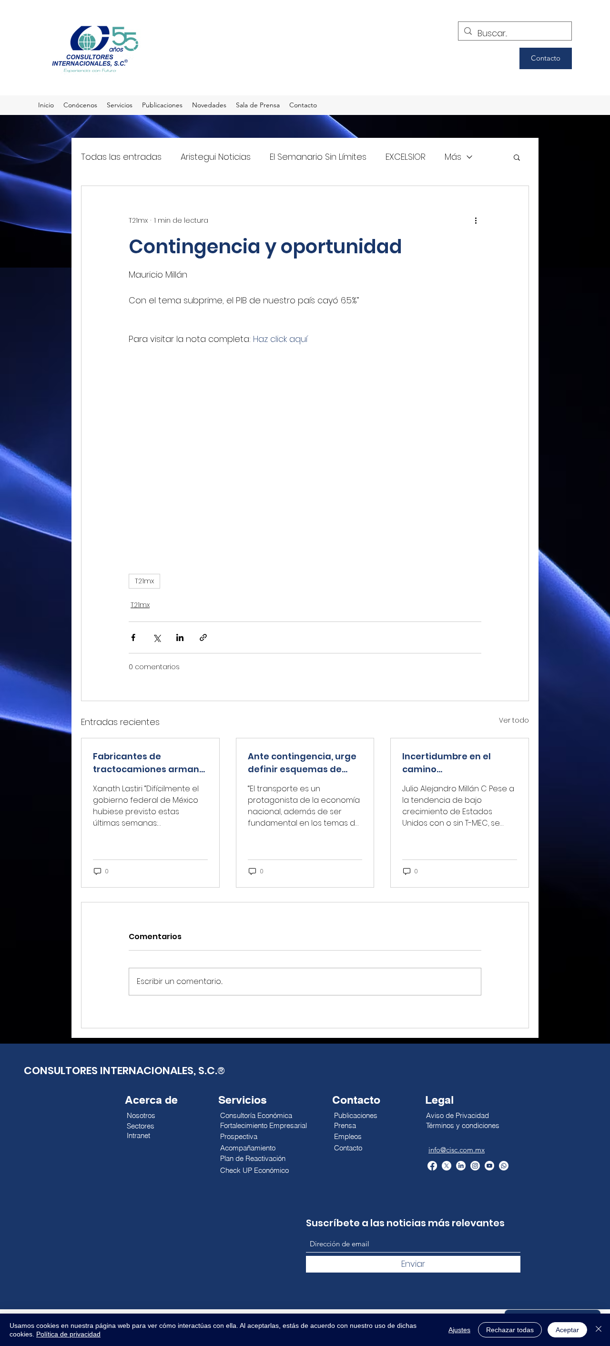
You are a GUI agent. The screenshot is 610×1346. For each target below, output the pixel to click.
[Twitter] (446, 1165)
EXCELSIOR (406, 157)
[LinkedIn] (461, 1165)
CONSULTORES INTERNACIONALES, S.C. (120, 1070)
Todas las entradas (121, 157)
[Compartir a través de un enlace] (203, 637)
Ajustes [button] (459, 1330)
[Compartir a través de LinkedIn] (179, 637)
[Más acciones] (475, 220)
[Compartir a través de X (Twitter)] (156, 637)
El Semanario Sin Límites (318, 157)
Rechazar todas (510, 1330)
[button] (516, 157)
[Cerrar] (598, 1329)
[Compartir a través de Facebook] (133, 637)
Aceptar (567, 1330)
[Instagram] (475, 1165)
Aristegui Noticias (216, 157)
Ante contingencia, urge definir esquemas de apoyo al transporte (302, 763)
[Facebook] (432, 1165)
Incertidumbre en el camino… (446, 762)
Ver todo (514, 720)
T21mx (144, 581)
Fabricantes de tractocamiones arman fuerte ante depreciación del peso (150, 763)
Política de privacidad (68, 1334)
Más (453, 157)
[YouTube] (489, 1165)
